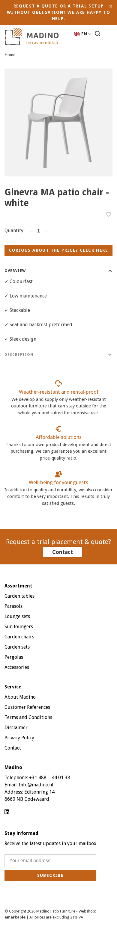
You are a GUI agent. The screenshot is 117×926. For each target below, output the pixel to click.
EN (84, 33)
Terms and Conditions (28, 717)
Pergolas (13, 657)
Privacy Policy (19, 738)
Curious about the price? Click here (58, 250)
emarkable (15, 917)
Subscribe (50, 875)
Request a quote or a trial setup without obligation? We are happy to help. (58, 12)
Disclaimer (16, 727)
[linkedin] (6, 812)
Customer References (27, 707)
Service (12, 687)
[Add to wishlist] (108, 215)
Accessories (16, 667)
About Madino (20, 697)
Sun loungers (18, 626)
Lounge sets (17, 616)
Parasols (13, 606)
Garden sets (17, 647)
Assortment (18, 586)
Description (18, 355)
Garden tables (19, 596)
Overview (15, 271)
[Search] (98, 34)
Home (9, 54)
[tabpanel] (58, 122)
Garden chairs (19, 637)
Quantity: (14, 230)
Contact (62, 552)
